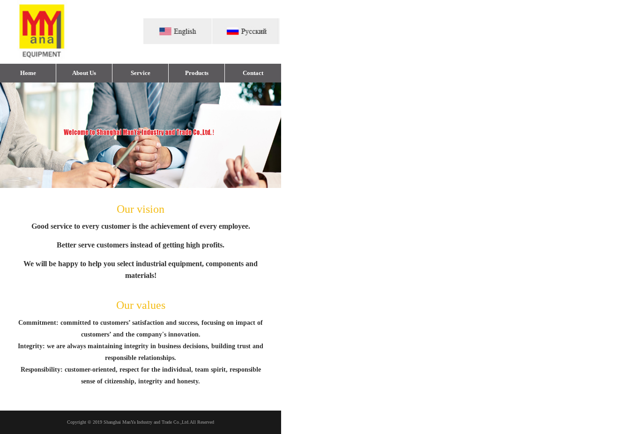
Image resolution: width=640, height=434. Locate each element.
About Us (84, 73)
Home (28, 73)
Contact (253, 73)
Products (196, 73)
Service (140, 73)
